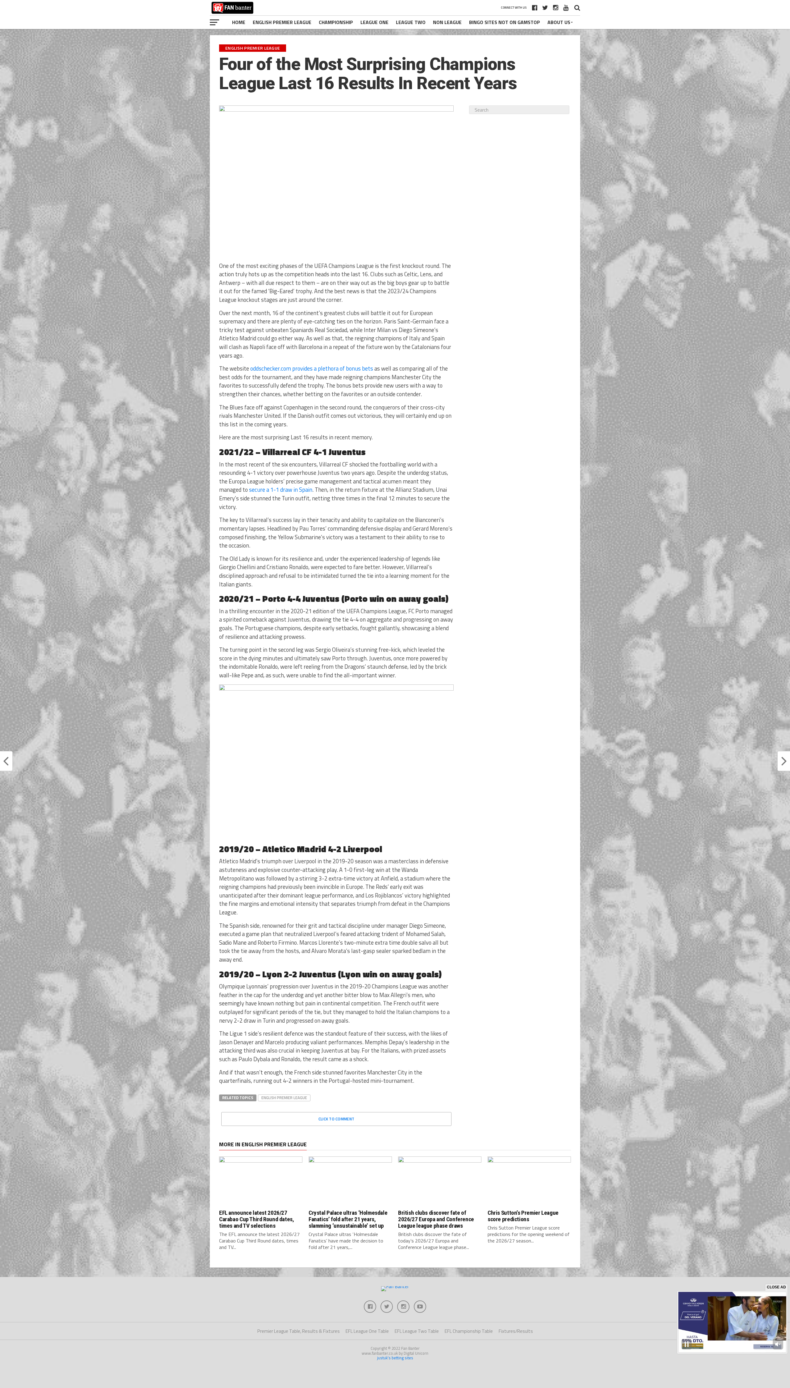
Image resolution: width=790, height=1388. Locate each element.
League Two (411, 22)
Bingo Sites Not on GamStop (504, 22)
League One (374, 22)
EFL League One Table (367, 1331)
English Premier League (282, 22)
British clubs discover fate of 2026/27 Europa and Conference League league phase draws (436, 1219)
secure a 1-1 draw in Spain (280, 489)
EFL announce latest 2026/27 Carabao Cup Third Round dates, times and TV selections (256, 1219)
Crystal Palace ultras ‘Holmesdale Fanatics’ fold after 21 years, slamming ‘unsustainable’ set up (348, 1219)
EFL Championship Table (469, 1331)
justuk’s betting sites (395, 1358)
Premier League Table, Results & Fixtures (298, 1331)
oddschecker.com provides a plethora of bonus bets (311, 368)
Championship (336, 22)
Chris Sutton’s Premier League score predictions (523, 1216)
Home (238, 22)
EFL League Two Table (417, 1331)
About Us (558, 22)
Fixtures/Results (516, 1331)
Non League (447, 22)
